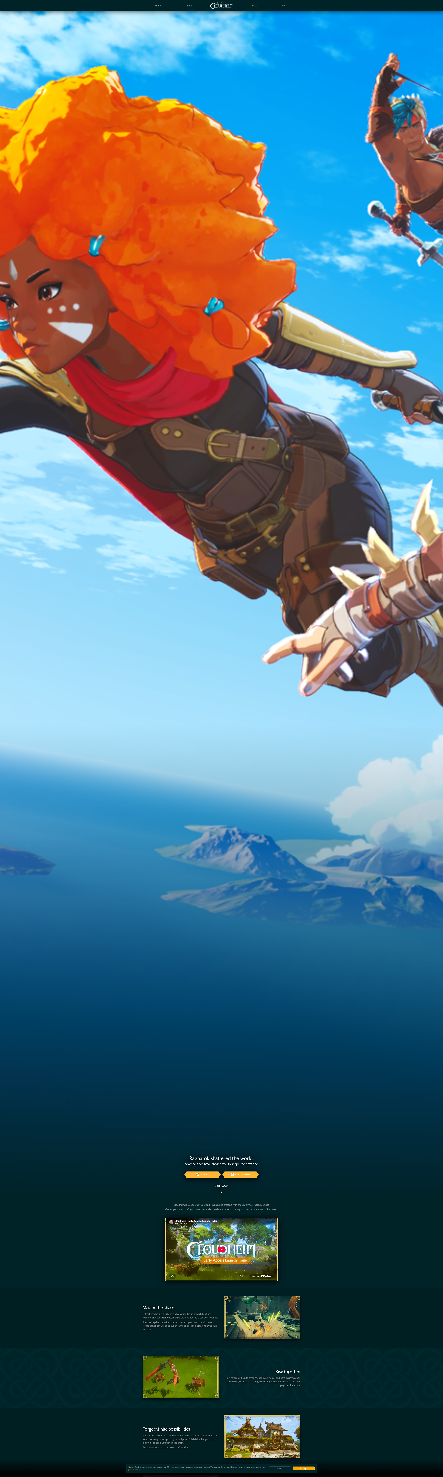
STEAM (204, 1174)
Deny (280, 1468)
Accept (303, 1468)
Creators (253, 5)
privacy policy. (134, 1470)
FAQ (189, 5)
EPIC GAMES (242, 1174)
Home (158, 5)
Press (285, 5)
